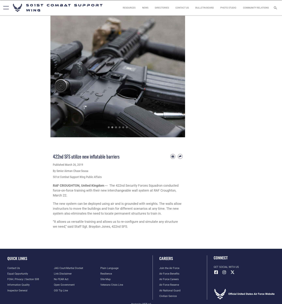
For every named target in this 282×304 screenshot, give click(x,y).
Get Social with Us (226, 267)
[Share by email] (180, 156)
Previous (57, 76)
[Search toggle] (276, 7)
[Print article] (172, 156)
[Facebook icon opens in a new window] (216, 272)
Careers (166, 258)
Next (178, 76)
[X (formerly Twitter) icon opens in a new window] (232, 272)
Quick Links (17, 258)
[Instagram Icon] (224, 272)
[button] (5, 8)
